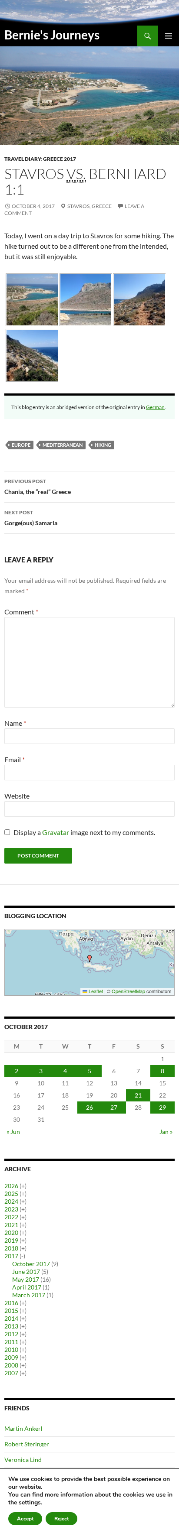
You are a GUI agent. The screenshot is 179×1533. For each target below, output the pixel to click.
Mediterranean (63, 445)
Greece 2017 (59, 159)
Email (14, 759)
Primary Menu (168, 36)
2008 (11, 1365)
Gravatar (55, 832)
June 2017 (26, 1271)
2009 (11, 1357)
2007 (11, 1373)
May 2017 (25, 1279)
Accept (25, 1518)
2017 (11, 1256)
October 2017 (31, 1263)
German (155, 407)
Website (17, 796)
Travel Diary (22, 159)
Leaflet (95, 990)
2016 (11, 1302)
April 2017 (26, 1287)
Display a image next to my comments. (84, 832)
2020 (11, 1232)
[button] (89, 958)
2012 (11, 1334)
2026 (11, 1185)
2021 (11, 1224)
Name (15, 723)
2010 (11, 1349)
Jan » (165, 1131)
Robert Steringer (26, 1444)
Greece (102, 206)
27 (113, 1107)
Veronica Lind (23, 1459)
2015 (11, 1310)
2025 (11, 1193)
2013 (11, 1326)
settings (30, 1503)
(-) (22, 1256)
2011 (11, 1341)
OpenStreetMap (128, 990)
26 (89, 1107)
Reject (61, 1518)
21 (138, 1095)
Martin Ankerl (23, 1428)
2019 (11, 1240)
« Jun (13, 1131)
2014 (11, 1318)
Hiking (103, 445)
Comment (21, 611)
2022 (11, 1217)
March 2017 (28, 1295)
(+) (23, 1185)
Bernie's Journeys (51, 34)
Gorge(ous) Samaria (30, 517)
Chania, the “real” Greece (37, 486)
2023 (11, 1209)
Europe (21, 445)
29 (162, 1107)
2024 (11, 1201)
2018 (11, 1248)
